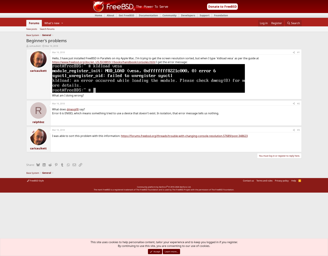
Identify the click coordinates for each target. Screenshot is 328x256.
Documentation (148, 15)
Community (169, 15)
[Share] (294, 52)
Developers (188, 15)
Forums (34, 23)
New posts (31, 29)
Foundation (221, 15)
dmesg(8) (73, 109)
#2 (298, 103)
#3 (298, 130)
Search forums (47, 29)
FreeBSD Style (36, 180)
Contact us (248, 180)
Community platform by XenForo (164, 187)
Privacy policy (282, 180)
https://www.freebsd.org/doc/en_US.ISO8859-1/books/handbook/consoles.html (103, 62)
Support (204, 15)
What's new (51, 23)
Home (98, 15)
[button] (62, 23)
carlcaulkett (35, 45)
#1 (298, 52)
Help (293, 180)
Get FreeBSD (126, 15)
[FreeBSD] (129, 12)
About (110, 15)
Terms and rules (264, 180)
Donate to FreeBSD (222, 6)
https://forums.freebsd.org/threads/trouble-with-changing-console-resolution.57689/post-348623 (184, 136)
